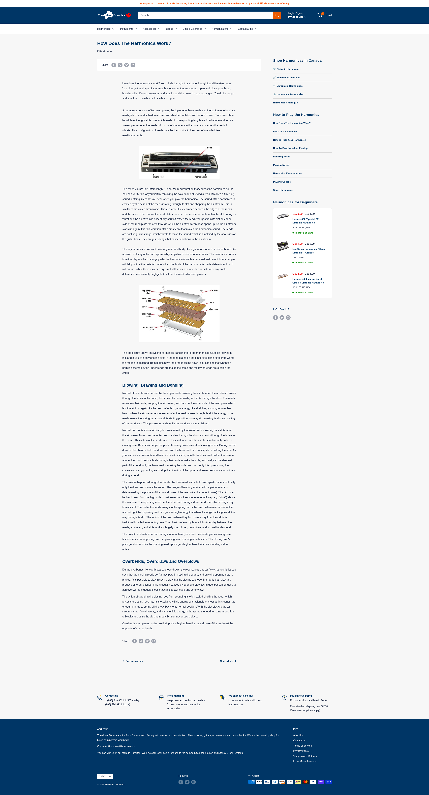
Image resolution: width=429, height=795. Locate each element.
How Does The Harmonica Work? (292, 123)
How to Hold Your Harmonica (289, 139)
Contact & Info (246, 28)
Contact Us (299, 740)
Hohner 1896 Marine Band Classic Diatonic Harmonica (308, 281)
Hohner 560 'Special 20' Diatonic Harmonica (305, 221)
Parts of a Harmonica (285, 131)
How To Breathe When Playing (290, 148)
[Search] (277, 15)
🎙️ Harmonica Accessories (288, 94)
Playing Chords (282, 181)
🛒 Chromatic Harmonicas (288, 85)
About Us (298, 735)
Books (169, 28)
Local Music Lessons (305, 761)
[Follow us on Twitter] (282, 317)
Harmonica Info (220, 28)
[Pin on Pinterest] (120, 65)
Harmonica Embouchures (287, 173)
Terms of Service (302, 745)
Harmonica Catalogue (285, 102)
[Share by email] (133, 65)
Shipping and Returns (305, 756)
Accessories (150, 28)
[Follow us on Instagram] (288, 317)
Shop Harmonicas (283, 190)
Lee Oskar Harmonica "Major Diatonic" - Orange (308, 251)
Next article (226, 661)
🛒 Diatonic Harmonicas (286, 69)
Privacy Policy (301, 750)
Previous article (134, 661)
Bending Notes (281, 156)
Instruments (126, 28)
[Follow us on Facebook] (275, 317)
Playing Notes (281, 165)
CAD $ (102, 776)
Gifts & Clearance (192, 28)
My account (295, 16)
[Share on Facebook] (113, 65)
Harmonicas (104, 28)
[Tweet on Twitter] (126, 65)
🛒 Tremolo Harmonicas (286, 77)
